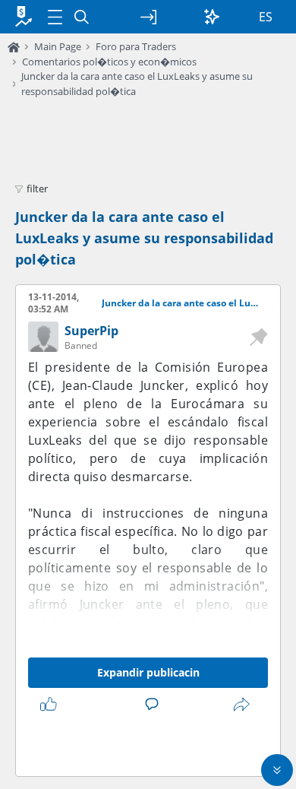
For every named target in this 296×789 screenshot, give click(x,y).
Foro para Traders (136, 46)
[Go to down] (277, 770)
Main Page (57, 46)
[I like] (51, 704)
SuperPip (91, 330)
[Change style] (212, 16)
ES (265, 16)
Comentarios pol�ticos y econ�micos (109, 61)
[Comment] (155, 704)
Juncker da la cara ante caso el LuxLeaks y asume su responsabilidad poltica (182, 303)
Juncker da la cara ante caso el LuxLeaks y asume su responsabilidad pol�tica (144, 238)
